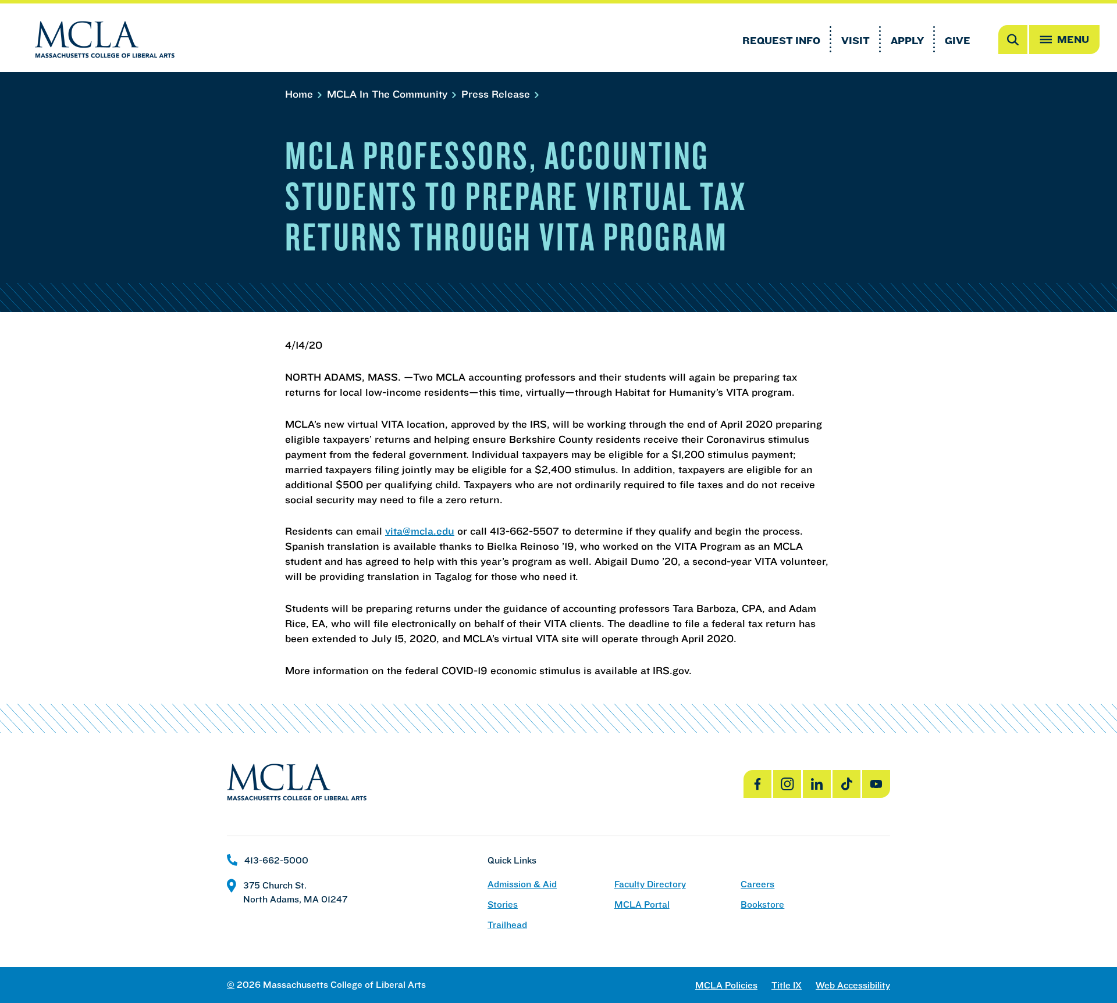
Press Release (497, 94)
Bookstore (762, 904)
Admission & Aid (522, 884)
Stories (503, 904)
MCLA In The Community (388, 94)
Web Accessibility (853, 985)
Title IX (786, 985)
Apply (907, 40)
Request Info (781, 40)
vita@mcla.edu (419, 531)
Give (957, 40)
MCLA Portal (642, 904)
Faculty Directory (650, 884)
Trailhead (507, 924)
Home (300, 94)
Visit (855, 40)
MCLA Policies (726, 985)
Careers (757, 884)
